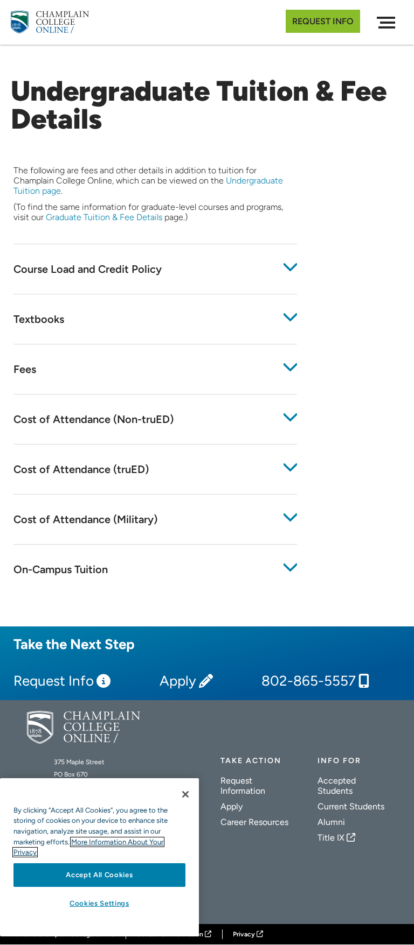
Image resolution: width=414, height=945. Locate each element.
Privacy (244, 934)
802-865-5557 (308, 681)
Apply (178, 681)
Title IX (331, 838)
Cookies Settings (99, 903)
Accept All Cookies (99, 875)
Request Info (323, 21)
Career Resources (254, 822)
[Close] (185, 794)
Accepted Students (337, 785)
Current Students (351, 806)
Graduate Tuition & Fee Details (104, 217)
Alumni (331, 822)
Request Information (242, 785)
